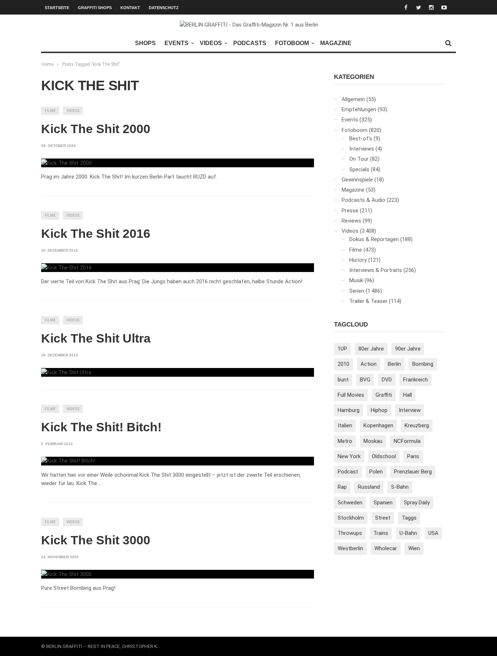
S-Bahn (400, 487)
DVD (387, 379)
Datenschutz (164, 7)
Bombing (422, 364)
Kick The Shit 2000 (95, 129)
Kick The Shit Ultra (96, 338)
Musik (356, 280)
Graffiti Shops (95, 7)
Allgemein (353, 99)
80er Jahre (371, 348)
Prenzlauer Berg (413, 471)
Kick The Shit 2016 (95, 233)
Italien (345, 425)
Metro (345, 441)
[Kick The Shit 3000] (66, 574)
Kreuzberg (417, 425)
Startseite (57, 7)
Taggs (409, 518)
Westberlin (350, 548)
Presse (350, 210)
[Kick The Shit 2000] (66, 163)
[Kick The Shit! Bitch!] (68, 461)
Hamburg (348, 410)
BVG (365, 379)
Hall (407, 395)
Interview (410, 410)
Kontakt (130, 7)
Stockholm (351, 518)
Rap (342, 487)
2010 (343, 364)
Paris (413, 456)
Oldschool (384, 456)
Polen (376, 471)
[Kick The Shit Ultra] (66, 372)
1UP (342, 348)
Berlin (394, 364)
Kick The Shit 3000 (95, 540)
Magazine (335, 43)
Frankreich (415, 379)
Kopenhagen (378, 425)
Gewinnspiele (357, 179)
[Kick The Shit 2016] (66, 267)
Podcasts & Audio (363, 200)
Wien (414, 548)
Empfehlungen (359, 109)
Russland (369, 487)
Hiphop (379, 410)
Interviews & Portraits (375, 270)
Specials (359, 169)
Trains (380, 533)
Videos (211, 43)
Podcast (348, 471)
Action (369, 364)
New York (349, 456)
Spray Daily (417, 502)
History (358, 260)
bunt (343, 379)
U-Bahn (408, 533)
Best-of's (360, 138)
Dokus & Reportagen (374, 239)
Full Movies (351, 395)
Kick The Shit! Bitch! (101, 427)
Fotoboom (292, 43)
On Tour (359, 159)
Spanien (383, 502)
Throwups (350, 533)
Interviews (361, 148)
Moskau (372, 441)
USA (433, 533)
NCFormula (407, 441)
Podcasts (249, 43)
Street (382, 518)
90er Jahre (408, 348)
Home (47, 64)
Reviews (351, 220)
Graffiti (383, 395)
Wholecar (385, 548)
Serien (356, 291)
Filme (50, 111)
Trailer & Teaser (368, 301)
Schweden (350, 502)
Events (176, 43)
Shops (145, 43)
